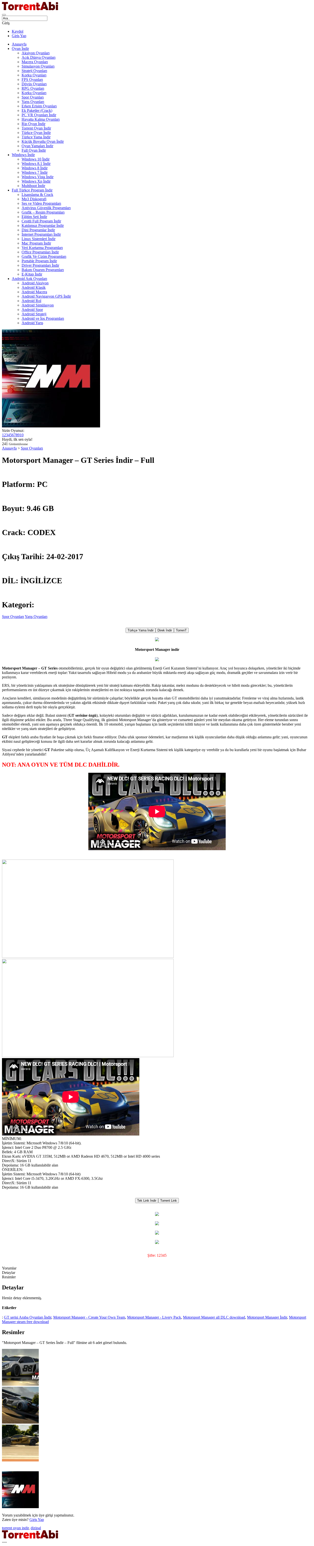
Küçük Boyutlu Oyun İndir (43, 141)
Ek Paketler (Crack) (37, 110)
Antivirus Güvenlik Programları (46, 208)
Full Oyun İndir (34, 150)
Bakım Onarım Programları (43, 270)
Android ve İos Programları (43, 318)
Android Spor (32, 309)
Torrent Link (168, 1200)
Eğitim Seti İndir (34, 217)
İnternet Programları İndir (41, 234)
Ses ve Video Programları (41, 203)
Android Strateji (34, 314)
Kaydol (17, 31)
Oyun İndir (20, 48)
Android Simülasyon (38, 305)
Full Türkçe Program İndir (32, 190)
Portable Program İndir (39, 261)
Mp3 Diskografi (34, 199)
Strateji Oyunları (34, 71)
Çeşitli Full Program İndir (41, 221)
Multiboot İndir (33, 186)
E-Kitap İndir (32, 274)
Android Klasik (34, 287)
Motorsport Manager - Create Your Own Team (89, 1317)
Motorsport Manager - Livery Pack (154, 1317)
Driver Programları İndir (40, 265)
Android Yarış (32, 323)
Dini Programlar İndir (38, 230)
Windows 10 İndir (36, 159)
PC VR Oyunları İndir (39, 115)
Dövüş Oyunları (34, 84)
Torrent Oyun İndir (36, 128)
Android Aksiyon (35, 283)
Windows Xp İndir (36, 181)
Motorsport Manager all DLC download (214, 1317)
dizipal (36, 1528)
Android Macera (34, 292)
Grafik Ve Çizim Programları (44, 256)
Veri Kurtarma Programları (42, 248)
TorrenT (181, 630)
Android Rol (31, 301)
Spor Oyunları (33, 97)
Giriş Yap (19, 36)
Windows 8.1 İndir (36, 163)
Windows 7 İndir (35, 172)
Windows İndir (23, 155)
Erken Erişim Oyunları (39, 106)
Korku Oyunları (34, 75)
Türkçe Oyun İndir (36, 133)
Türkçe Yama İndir (36, 137)
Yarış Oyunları (33, 102)
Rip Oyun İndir (33, 124)
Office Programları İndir (40, 252)
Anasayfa (19, 44)
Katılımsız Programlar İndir (43, 225)
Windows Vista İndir (37, 177)
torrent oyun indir (15, 1528)
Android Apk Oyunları (29, 279)
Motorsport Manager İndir (267, 1317)
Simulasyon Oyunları (38, 66)
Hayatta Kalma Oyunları (41, 119)
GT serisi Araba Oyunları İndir (27, 1317)
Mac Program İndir (36, 243)
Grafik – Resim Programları (43, 212)
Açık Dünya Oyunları (38, 57)
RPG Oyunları (33, 88)
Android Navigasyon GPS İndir (46, 296)
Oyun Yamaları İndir (37, 146)
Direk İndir (164, 630)
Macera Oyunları (35, 62)
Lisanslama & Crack (37, 194)
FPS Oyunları (32, 79)
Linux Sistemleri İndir (38, 239)
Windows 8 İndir (35, 168)
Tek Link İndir (146, 1200)
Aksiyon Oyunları (36, 53)
